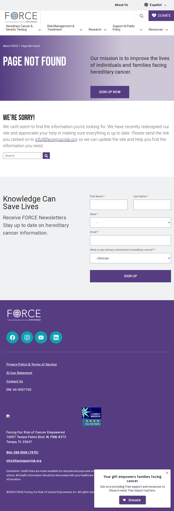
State (94, 214)
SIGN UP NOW (110, 92)
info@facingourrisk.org (56, 139)
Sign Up (130, 276)
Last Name (140, 196)
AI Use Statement (19, 373)
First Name (97, 196)
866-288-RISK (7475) (22, 452)
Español (156, 5)
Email (94, 232)
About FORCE (10, 46)
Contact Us (14, 381)
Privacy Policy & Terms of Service (31, 364)
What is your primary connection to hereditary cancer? (122, 249)
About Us (121, 5)
